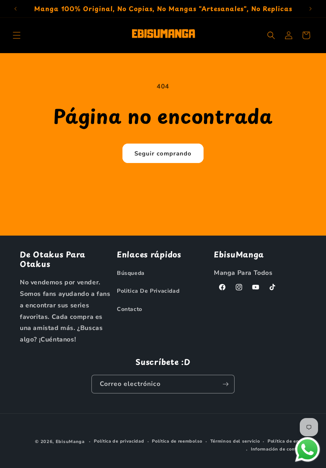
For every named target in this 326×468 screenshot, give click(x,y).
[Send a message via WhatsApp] (307, 449)
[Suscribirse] (225, 384)
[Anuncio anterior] (15, 8)
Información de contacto (278, 449)
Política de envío (287, 441)
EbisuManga (70, 442)
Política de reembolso (177, 441)
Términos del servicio (235, 441)
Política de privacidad (119, 441)
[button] (16, 35)
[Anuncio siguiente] (310, 8)
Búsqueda (131, 273)
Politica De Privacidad (148, 291)
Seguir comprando (163, 153)
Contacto (129, 309)
